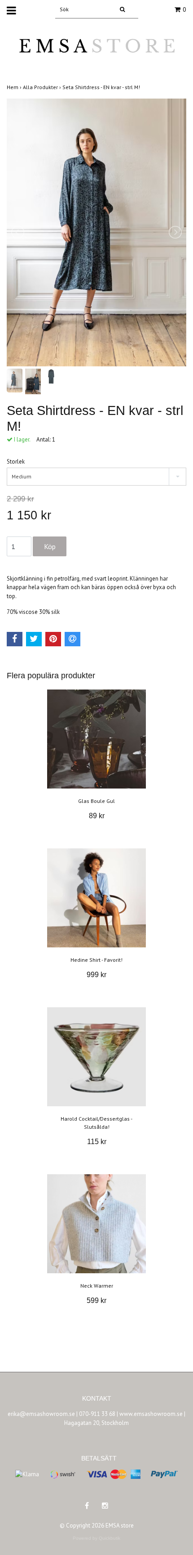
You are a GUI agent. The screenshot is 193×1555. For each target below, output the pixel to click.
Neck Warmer (96, 1285)
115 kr (96, 1141)
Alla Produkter (42, 87)
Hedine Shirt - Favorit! (96, 959)
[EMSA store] (96, 51)
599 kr (96, 1300)
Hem (15, 87)
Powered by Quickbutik (96, 1538)
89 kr (97, 816)
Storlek (16, 461)
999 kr (96, 974)
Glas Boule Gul (96, 801)
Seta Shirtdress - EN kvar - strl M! (101, 87)
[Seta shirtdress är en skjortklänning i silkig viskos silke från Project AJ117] (96, 232)
